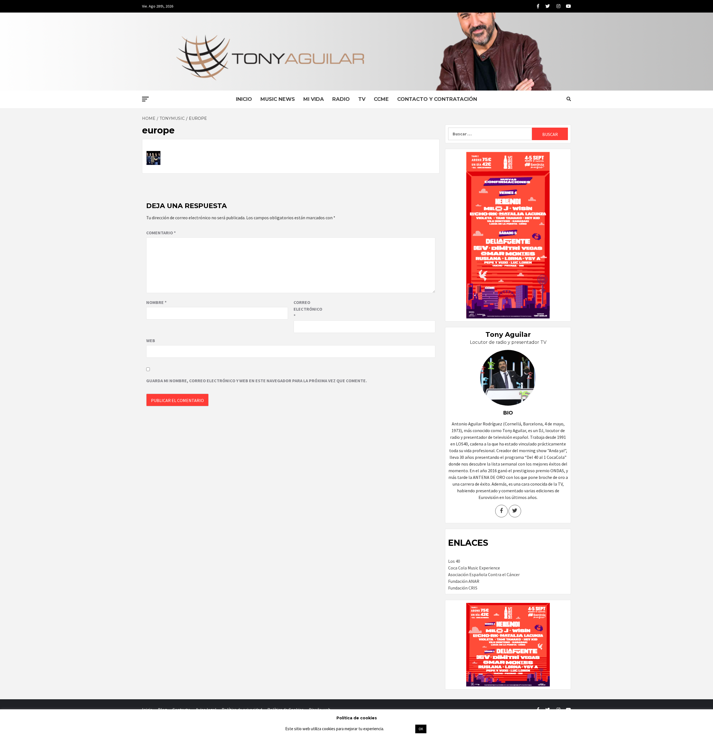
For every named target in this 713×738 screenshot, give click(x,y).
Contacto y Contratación (437, 99)
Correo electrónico (307, 308)
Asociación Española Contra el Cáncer (484, 574)
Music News (277, 99)
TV (361, 99)
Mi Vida (313, 99)
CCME (381, 99)
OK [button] (421, 729)
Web (150, 340)
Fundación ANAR (463, 581)
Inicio (244, 99)
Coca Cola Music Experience (474, 568)
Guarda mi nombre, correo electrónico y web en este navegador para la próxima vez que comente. (256, 380)
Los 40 (454, 561)
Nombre (156, 302)
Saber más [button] (399, 728)
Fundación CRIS (462, 588)
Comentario (161, 232)
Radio (341, 99)
